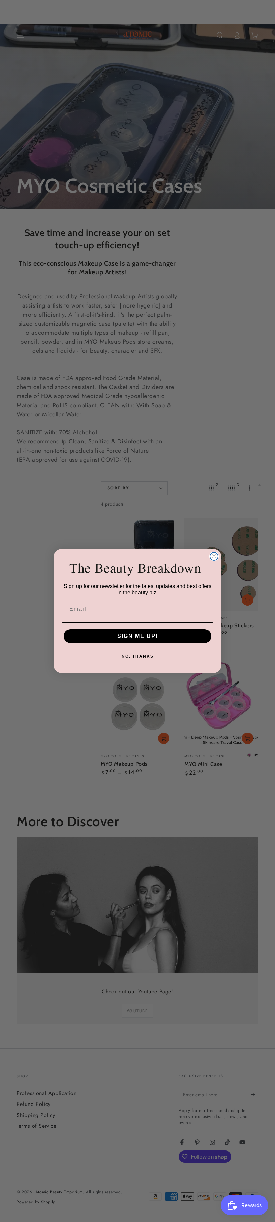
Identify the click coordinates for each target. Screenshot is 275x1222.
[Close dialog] (214, 556)
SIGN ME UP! (137, 636)
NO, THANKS (138, 656)
